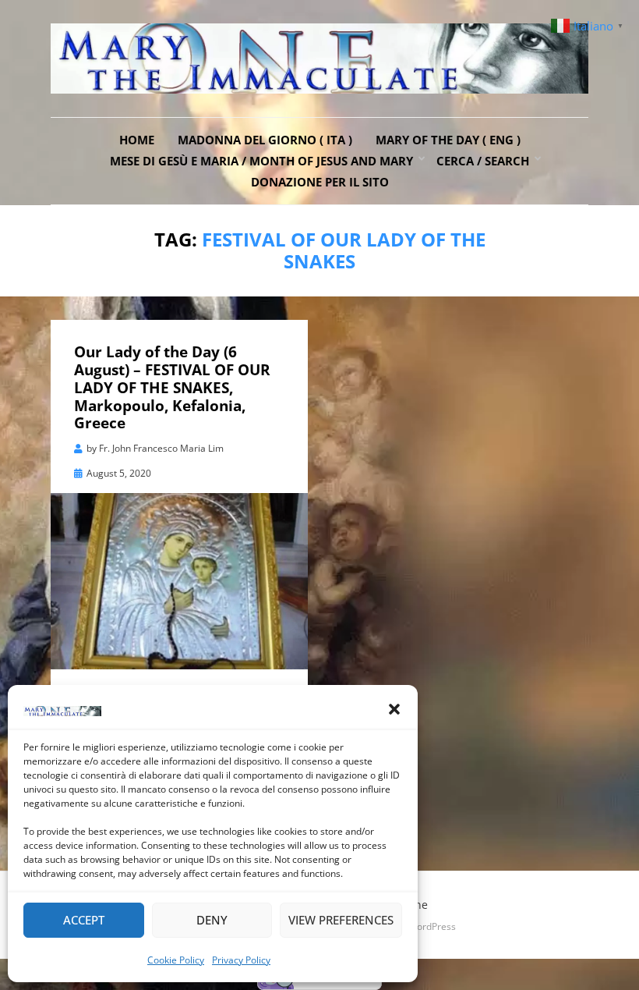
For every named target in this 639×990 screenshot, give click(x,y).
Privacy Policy (241, 960)
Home (136, 139)
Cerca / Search (482, 161)
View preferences (341, 920)
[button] (394, 709)
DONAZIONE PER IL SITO (320, 182)
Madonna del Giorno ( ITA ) (265, 139)
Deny (212, 920)
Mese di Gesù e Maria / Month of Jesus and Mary (261, 161)
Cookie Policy (175, 960)
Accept (83, 920)
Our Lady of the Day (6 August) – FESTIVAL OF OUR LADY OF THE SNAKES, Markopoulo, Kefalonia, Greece (172, 387)
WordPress (432, 926)
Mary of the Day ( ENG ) (448, 139)
